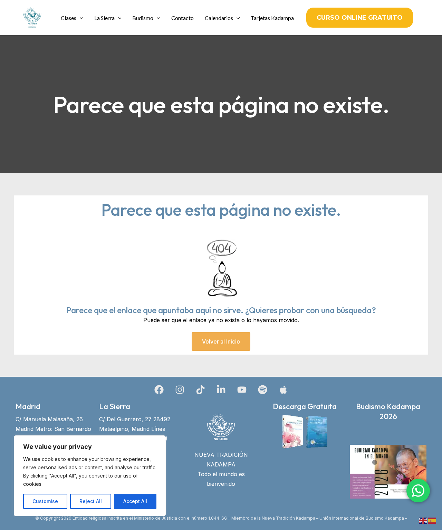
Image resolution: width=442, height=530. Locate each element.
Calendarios (219, 18)
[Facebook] (159, 389)
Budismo (142, 18)
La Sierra (104, 18)
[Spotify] (262, 389)
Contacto (182, 18)
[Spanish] (432, 520)
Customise (45, 501)
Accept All (135, 501)
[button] (79, 17)
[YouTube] (242, 389)
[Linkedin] (221, 389)
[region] (90, 475)
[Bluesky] (283, 389)
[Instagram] (179, 389)
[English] (423, 520)
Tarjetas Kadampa (272, 18)
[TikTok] (200, 389)
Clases (68, 18)
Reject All (90, 501)
